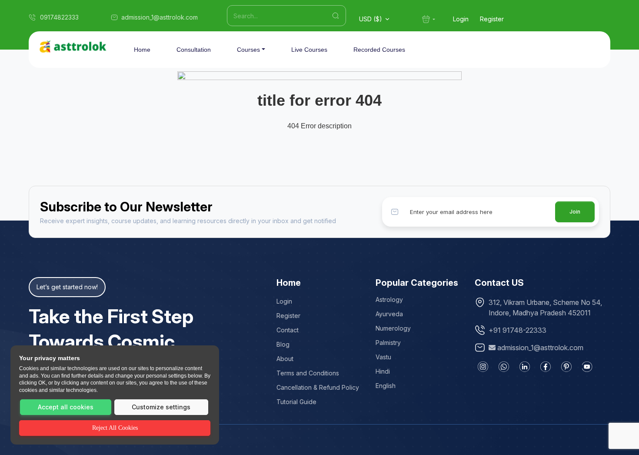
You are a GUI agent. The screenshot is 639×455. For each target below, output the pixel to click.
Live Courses (309, 49)
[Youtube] (587, 366)
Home (142, 49)
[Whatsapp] (504, 366)
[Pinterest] (566, 366)
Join (574, 211)
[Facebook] (545, 366)
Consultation (193, 49)
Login (461, 19)
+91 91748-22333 (517, 330)
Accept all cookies (65, 407)
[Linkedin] (524, 366)
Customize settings (161, 407)
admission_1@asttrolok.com (540, 347)
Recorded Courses (379, 49)
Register (492, 19)
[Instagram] (483, 366)
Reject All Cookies (115, 428)
